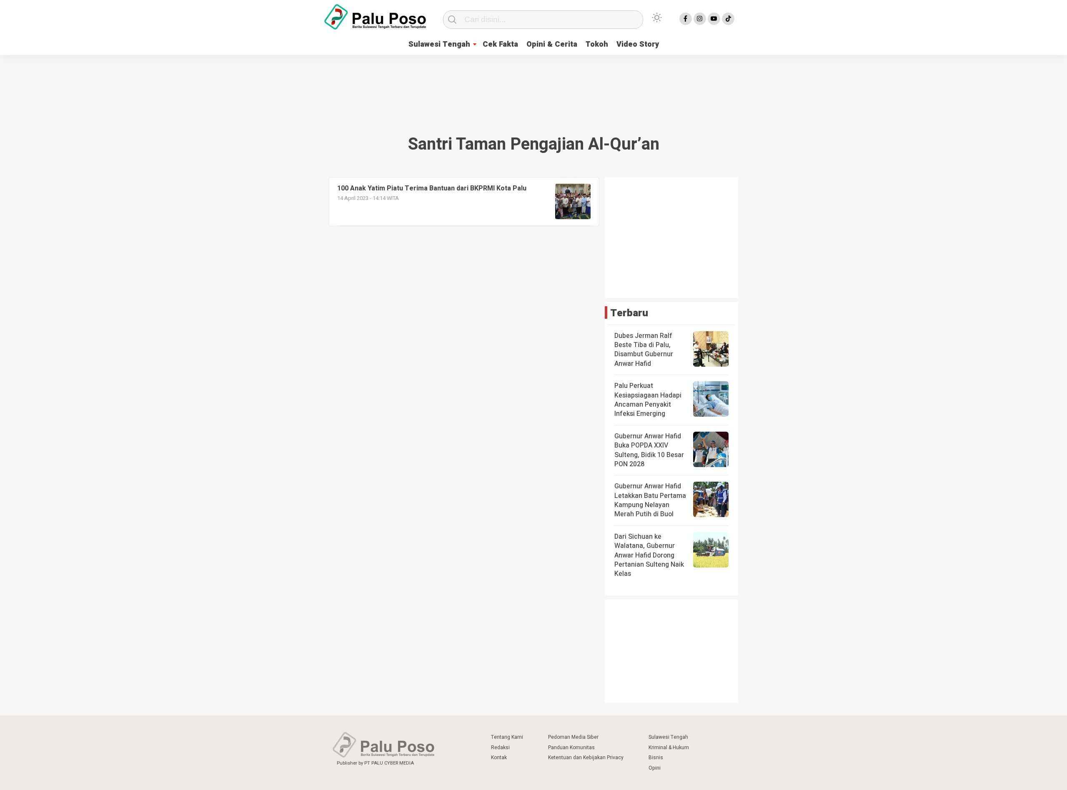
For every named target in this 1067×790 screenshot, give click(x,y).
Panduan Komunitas (571, 747)
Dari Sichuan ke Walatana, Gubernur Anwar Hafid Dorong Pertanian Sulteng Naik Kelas (649, 555)
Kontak (499, 757)
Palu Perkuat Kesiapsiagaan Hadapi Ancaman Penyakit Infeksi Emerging (647, 400)
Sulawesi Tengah (439, 44)
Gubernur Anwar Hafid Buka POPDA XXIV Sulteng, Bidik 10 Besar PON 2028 (649, 450)
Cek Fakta (500, 44)
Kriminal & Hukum (669, 747)
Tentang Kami (507, 737)
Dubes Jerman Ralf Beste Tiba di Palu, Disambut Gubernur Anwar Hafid (643, 350)
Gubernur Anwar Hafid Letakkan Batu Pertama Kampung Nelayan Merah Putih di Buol (650, 500)
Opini (655, 768)
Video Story (637, 44)
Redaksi (500, 747)
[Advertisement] (533, 85)
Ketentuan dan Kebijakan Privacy (586, 757)
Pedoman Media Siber (573, 737)
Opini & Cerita (551, 44)
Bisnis (656, 757)
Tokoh (597, 44)
